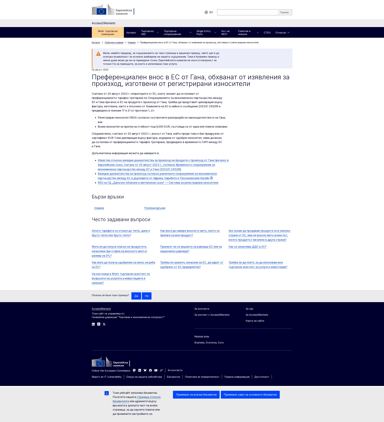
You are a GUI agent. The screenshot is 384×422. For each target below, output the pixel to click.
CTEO (267, 32)
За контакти (175, 370)
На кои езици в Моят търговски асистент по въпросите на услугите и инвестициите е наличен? (121, 278)
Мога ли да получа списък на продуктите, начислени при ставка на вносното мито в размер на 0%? (119, 251)
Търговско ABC (147, 33)
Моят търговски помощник (108, 33)
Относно (281, 32)
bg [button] (211, 12)
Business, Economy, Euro (209, 342)
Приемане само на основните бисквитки (250, 394)
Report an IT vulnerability (107, 376)
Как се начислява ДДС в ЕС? (247, 246)
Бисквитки (173, 376)
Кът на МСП (225, 33)
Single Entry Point (203, 33)
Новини (99, 208)
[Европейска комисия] (116, 10)
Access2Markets (101, 308)
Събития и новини (244, 33)
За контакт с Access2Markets (212, 314)
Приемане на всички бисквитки (196, 394)
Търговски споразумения (172, 33)
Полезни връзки (154, 208)
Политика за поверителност (202, 376)
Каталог (131, 32)
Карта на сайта (255, 320)
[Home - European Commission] (113, 362)
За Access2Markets (257, 314)
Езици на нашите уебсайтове (144, 376)
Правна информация (236, 376)
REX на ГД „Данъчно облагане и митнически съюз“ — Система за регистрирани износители (158, 182)
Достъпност (261, 376)
